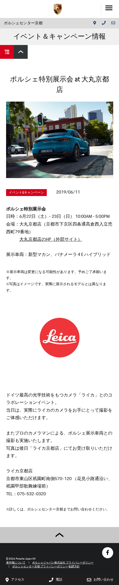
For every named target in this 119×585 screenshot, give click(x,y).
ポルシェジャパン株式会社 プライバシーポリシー (63, 562)
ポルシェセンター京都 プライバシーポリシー (40, 566)
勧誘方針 (74, 566)
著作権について (15, 562)
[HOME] (57, 9)
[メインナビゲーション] (110, 9)
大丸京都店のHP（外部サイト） (50, 239)
